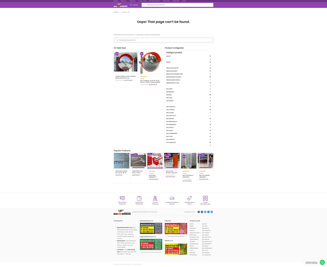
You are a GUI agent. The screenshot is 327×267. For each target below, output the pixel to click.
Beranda (116, 12)
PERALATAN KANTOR (188, 68)
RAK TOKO (188, 136)
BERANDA (116, 1)
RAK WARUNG (188, 139)
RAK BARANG (188, 92)
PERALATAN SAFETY (188, 71)
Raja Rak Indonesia (126, 264)
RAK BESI (188, 95)
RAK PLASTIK (188, 127)
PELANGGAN (132, 1)
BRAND (188, 63)
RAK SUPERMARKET (188, 133)
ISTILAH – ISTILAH (142, 1)
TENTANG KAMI (166, 1)
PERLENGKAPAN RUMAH (188, 80)
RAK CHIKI (188, 98)
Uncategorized (188, 144)
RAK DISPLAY (188, 102)
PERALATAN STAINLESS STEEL (188, 74)
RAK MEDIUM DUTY (188, 121)
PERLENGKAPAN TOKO (188, 84)
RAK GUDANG (188, 110)
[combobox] (177, 5)
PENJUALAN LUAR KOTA (154, 1)
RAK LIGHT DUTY (188, 115)
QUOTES (184, 1)
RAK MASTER (188, 118)
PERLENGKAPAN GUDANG (188, 77)
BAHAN (188, 57)
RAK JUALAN (188, 112)
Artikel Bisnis (124, 1)
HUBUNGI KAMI (175, 1)
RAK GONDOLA (188, 107)
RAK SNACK (188, 130)
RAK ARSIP (188, 89)
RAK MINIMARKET (188, 124)
